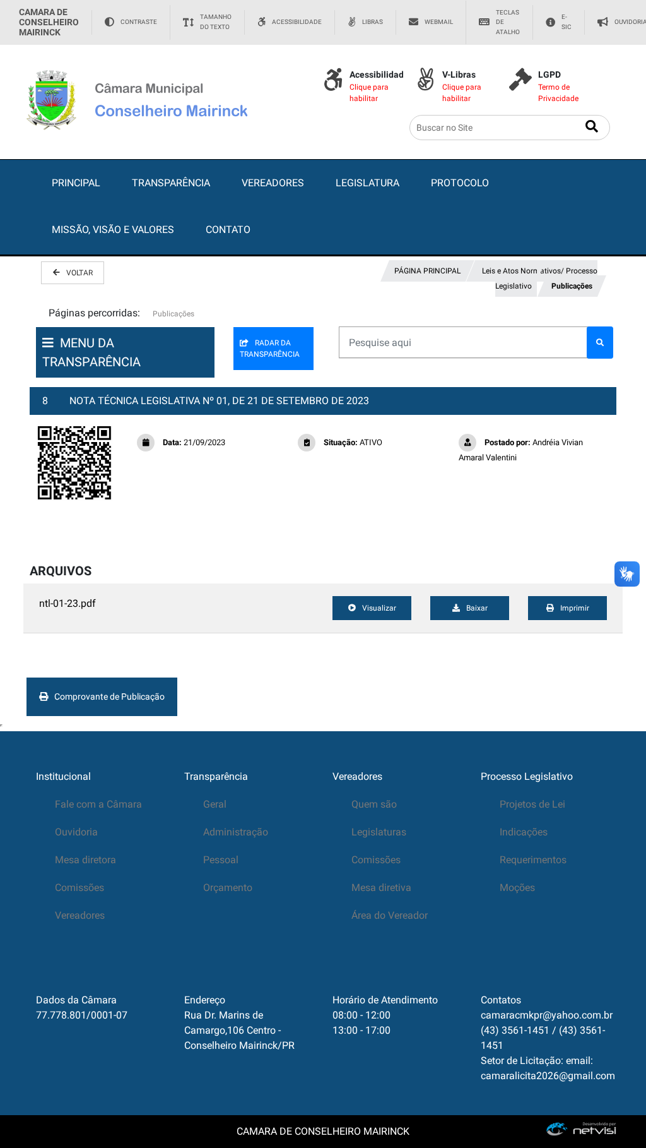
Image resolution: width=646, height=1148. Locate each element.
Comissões (79, 888)
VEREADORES (273, 183)
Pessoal (220, 860)
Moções (517, 888)
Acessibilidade (297, 22)
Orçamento (227, 888)
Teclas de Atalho (508, 22)
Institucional (63, 776)
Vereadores (80, 915)
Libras (372, 22)
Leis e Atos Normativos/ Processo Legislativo (538, 278)
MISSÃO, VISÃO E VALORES (113, 230)
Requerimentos (533, 860)
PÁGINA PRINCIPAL (427, 270)
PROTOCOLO (460, 183)
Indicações (524, 832)
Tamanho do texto (216, 22)
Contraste (138, 22)
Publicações (571, 286)
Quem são (374, 804)
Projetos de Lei (532, 804)
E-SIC (566, 22)
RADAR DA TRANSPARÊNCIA (270, 348)
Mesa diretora (85, 860)
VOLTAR (79, 272)
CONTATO (228, 230)
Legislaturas (378, 832)
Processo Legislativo (527, 776)
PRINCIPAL (76, 183)
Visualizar (379, 608)
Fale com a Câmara (98, 804)
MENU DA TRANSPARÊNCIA (91, 352)
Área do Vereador (389, 915)
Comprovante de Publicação (109, 696)
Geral (214, 804)
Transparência (216, 776)
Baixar (477, 608)
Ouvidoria (76, 832)
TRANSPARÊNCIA (171, 183)
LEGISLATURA (367, 183)
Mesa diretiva (381, 888)
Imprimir (574, 608)
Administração (235, 832)
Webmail (439, 22)
